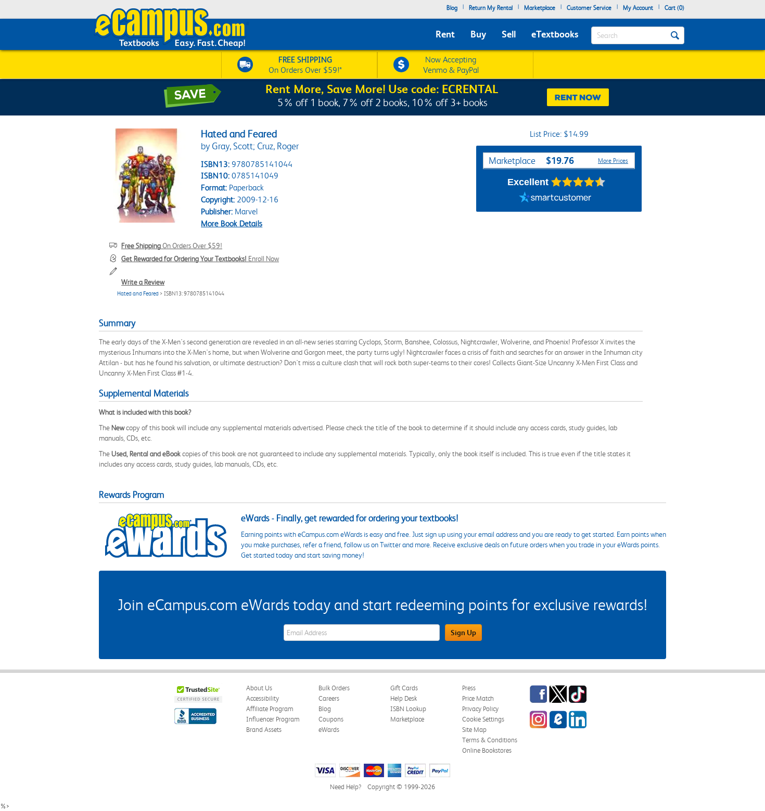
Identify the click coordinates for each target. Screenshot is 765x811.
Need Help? (345, 787)
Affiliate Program (270, 709)
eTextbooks (554, 34)
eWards (328, 729)
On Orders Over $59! (171, 245)
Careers (328, 698)
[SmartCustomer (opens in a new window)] (555, 198)
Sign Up (463, 632)
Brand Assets (264, 729)
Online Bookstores (487, 750)
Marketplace (539, 7)
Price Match (478, 698)
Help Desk (403, 698)
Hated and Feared (138, 293)
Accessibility (262, 698)
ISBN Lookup (408, 709)
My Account (638, 7)
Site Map (474, 729)
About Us (259, 688)
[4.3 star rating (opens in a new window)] (578, 182)
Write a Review (142, 282)
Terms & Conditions (489, 740)
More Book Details (231, 223)
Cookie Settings (483, 719)
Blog (452, 7)
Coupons (330, 719)
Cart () (674, 7)
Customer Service (589, 7)
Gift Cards (404, 688)
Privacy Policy (480, 709)
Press (469, 688)
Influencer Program (273, 719)
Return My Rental (491, 7)
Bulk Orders (334, 688)
